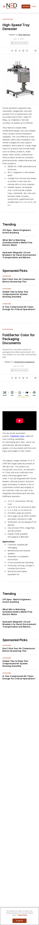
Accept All (19, 920)
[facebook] (12, 51)
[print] (35, 51)
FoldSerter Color (17, 436)
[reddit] (23, 51)
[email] (27, 51)
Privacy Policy (22, 915)
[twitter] (20, 51)
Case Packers (7, 19)
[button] (4, 6)
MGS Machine (24, 35)
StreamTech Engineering (24, 362)
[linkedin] (16, 51)
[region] (19, 916)
